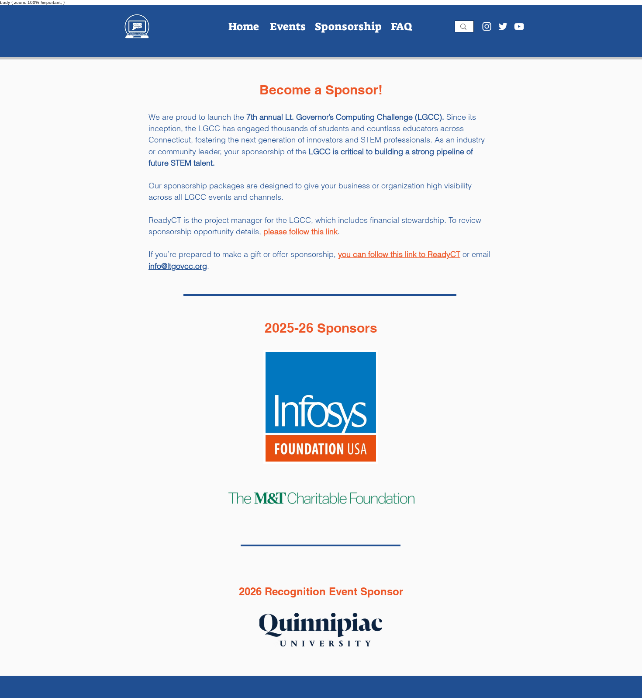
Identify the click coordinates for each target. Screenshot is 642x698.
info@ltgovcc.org (177, 266)
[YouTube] (519, 26)
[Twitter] (503, 26)
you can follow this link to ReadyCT (399, 254)
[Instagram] (487, 26)
